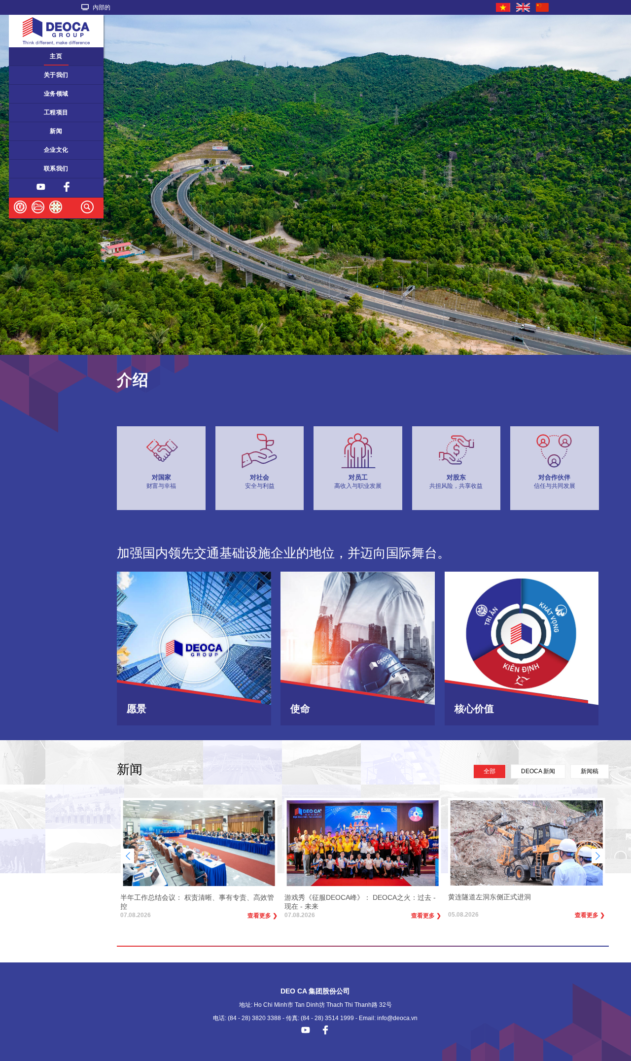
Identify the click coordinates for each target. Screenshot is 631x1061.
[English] (523, 7)
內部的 (100, 7)
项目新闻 (26, 131)
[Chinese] (543, 7)
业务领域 (56, 93)
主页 (56, 56)
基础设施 (26, 112)
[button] (598, 856)
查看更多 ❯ (262, 915)
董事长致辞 (29, 74)
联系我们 (56, 168)
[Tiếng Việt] (503, 7)
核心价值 (26, 149)
